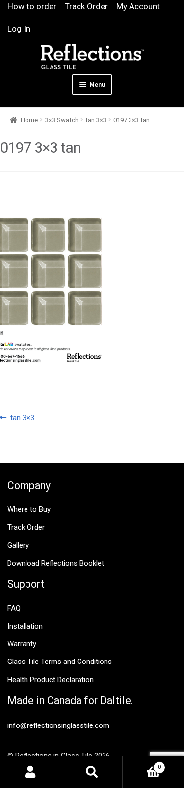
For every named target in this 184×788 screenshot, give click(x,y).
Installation (25, 626)
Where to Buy (29, 509)
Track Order (86, 6)
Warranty (21, 643)
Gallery (18, 545)
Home (29, 120)
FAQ (14, 608)
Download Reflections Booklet (55, 563)
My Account (138, 6)
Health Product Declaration (50, 679)
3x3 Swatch (62, 120)
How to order (31, 6)
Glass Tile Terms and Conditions (59, 661)
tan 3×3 (95, 120)
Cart (142, 764)
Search (92, 772)
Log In (18, 28)
